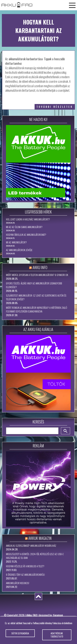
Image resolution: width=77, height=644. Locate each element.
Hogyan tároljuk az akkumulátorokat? (26, 234)
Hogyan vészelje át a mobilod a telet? (25, 566)
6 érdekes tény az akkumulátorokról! (25, 574)
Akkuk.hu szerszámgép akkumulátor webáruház (31, 545)
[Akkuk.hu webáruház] (38, 162)
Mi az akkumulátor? (16, 242)
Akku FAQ (31, 615)
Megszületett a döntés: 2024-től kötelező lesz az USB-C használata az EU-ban (35, 556)
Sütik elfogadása (20, 633)
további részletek (54, 107)
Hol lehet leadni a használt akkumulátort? (28, 219)
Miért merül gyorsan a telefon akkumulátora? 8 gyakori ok (37, 275)
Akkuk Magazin (40, 538)
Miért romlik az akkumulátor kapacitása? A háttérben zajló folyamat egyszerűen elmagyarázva (36, 309)
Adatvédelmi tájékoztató (56, 635)
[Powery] (38, 489)
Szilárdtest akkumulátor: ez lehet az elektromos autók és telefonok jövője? (36, 297)
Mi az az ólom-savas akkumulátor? (24, 227)
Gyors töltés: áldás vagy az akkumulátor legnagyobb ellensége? (34, 285)
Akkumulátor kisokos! (17, 583)
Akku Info (40, 267)
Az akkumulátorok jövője (19, 250)
